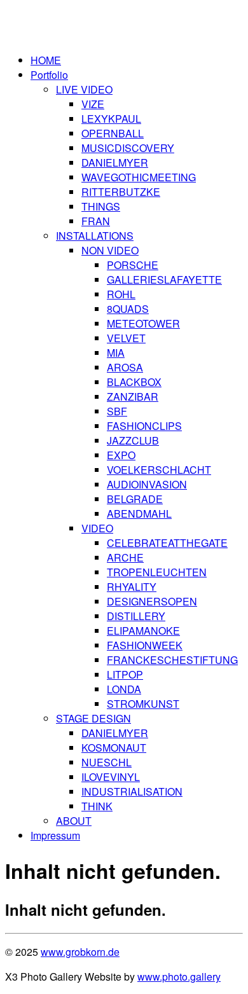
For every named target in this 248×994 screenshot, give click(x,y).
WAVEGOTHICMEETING (138, 177)
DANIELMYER (114, 162)
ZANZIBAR (132, 396)
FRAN (95, 221)
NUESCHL (106, 762)
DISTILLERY (136, 616)
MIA (116, 352)
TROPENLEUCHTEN (157, 572)
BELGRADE (135, 499)
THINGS (100, 206)
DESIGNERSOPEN (152, 601)
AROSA (125, 367)
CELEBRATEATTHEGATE (167, 542)
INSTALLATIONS (95, 235)
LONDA (124, 689)
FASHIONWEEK (145, 645)
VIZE (92, 104)
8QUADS (128, 308)
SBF (117, 411)
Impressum (55, 835)
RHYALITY (131, 586)
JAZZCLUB (133, 440)
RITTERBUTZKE (120, 191)
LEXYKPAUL (111, 118)
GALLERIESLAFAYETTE (164, 279)
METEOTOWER (143, 323)
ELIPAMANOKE (143, 630)
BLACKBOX (134, 382)
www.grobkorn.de (80, 951)
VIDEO (97, 528)
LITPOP (125, 674)
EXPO (121, 455)
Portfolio (49, 74)
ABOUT (74, 820)
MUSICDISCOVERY (127, 148)
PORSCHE (132, 265)
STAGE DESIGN (93, 718)
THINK (97, 806)
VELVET (126, 338)
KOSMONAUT (113, 747)
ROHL (121, 294)
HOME (46, 60)
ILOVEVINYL (110, 777)
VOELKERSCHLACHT (159, 469)
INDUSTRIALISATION (132, 791)
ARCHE (125, 557)
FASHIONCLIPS (144, 425)
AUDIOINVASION (147, 484)
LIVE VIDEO (84, 89)
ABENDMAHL (139, 513)
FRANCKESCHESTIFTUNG (172, 659)
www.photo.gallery (179, 976)
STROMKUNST (143, 703)
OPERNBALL (112, 133)
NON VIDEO (110, 250)
